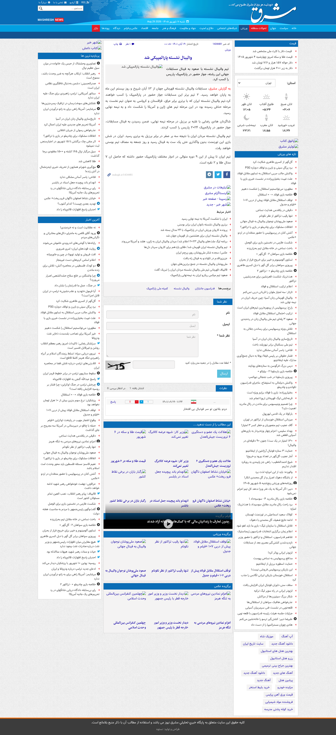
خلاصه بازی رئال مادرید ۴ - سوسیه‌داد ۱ (271, 499)
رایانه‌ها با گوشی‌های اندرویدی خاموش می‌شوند (69, 243)
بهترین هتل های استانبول (277, 651)
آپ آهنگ (287, 636)
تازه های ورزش (287, 154)
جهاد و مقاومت (188, 28)
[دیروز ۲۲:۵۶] (125, 553)
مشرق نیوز (264, 11)
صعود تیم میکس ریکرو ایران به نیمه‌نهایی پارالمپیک (198, 275)
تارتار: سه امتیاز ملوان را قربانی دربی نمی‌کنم (268, 292)
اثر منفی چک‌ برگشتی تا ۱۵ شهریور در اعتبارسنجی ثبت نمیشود (69, 143)
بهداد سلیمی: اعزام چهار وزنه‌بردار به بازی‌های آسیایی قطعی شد (268, 433)
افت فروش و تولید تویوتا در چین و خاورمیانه (71, 254)
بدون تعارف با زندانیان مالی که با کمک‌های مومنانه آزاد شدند (188, 521)
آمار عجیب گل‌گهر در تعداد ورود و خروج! (269, 456)
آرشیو (72, 2)
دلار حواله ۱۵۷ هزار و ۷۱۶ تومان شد (272, 63)
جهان (273, 28)
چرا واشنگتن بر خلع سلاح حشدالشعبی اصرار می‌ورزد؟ (72, 278)
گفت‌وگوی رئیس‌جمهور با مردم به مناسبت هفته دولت (71, 511)
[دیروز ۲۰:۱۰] (210, 443)
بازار (96, 28)
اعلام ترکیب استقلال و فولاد (277, 286)
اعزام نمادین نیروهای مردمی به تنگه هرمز (212, 625)
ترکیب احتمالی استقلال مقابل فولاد (273, 313)
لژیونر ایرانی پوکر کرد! (280, 553)
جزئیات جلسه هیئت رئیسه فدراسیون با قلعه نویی (265, 613)
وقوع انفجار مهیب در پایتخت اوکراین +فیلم (72, 420)
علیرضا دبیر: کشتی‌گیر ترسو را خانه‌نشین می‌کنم (266, 619)
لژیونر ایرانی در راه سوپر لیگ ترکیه (273, 591)
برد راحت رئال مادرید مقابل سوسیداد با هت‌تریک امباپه (266, 506)
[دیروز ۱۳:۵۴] (168, 483)
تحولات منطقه (259, 28)
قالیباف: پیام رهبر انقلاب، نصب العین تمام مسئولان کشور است (73, 496)
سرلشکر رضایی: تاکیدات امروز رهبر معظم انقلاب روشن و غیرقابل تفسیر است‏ (70, 345)
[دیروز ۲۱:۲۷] (168, 523)
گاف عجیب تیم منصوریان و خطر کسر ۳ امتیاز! (267, 425)
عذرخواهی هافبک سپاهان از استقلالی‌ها (270, 602)
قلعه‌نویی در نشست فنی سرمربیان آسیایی (269, 608)
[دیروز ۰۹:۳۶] (125, 483)
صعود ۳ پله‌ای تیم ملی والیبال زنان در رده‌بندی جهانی (268, 321)
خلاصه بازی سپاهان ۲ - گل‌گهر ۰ (274, 254)
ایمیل (226, 324)
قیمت (292, 43)
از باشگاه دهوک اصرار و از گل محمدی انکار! (268, 477)
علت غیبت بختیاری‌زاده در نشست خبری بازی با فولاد (268, 181)
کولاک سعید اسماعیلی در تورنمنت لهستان (269, 514)
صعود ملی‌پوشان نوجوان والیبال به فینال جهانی (266, 221)
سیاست (284, 28)
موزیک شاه (266, 636)
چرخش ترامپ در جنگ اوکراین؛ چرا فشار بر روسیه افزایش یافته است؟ (73, 386)
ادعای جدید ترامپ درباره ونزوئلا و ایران (73, 569)
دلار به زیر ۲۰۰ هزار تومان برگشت (273, 68)
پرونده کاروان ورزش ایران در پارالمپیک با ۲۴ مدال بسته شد (193, 230)
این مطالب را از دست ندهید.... (212, 424)
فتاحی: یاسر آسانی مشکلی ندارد (274, 350)
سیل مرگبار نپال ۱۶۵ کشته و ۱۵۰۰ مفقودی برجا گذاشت (71, 153)
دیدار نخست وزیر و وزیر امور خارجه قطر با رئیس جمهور (171, 625)
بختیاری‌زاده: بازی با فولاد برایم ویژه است (270, 392)
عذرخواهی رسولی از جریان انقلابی (76, 130)
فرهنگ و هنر (169, 28)
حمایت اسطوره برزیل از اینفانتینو (274, 564)
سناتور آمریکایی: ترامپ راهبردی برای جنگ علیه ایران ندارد (71, 95)
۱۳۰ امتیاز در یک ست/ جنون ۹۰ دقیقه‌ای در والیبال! (269, 443)
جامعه (155, 28)
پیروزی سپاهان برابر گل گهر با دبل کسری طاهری (265, 265)
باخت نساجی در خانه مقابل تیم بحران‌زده (270, 248)
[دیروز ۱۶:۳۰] (168, 443)
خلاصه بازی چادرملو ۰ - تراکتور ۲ (275, 271)
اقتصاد (144, 28)
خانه (294, 28)
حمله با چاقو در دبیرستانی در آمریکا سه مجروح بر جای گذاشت (70, 428)
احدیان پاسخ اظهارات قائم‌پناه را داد (76, 209)
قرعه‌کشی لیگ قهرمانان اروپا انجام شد (271, 398)
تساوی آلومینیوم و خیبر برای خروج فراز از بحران (266, 260)
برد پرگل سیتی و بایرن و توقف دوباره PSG (269, 168)
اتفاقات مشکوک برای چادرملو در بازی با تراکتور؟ (266, 227)
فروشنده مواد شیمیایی (279, 702)
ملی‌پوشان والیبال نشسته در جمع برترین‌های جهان (199, 264)
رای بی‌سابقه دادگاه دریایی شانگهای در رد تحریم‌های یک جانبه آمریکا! (74, 190)
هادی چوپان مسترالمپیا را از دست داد (272, 625)
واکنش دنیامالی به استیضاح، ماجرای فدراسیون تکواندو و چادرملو (268, 385)
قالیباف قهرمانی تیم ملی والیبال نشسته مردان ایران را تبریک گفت (190, 270)
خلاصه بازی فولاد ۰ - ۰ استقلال (275, 194)
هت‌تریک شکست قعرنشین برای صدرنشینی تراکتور (269, 278)
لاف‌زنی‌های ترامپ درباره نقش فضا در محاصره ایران (71, 365)
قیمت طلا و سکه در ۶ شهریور (128, 461)
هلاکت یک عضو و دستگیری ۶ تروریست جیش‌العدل (213, 463)
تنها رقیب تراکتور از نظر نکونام (276, 216)
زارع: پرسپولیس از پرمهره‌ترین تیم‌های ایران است (265, 308)
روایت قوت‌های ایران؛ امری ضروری (76, 249)
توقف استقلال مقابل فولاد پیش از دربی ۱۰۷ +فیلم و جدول (269, 202)
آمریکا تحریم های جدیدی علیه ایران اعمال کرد (70, 124)
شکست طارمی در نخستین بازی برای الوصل (269, 242)
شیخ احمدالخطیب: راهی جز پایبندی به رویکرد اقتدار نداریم (268, 464)
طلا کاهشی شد (87, 161)
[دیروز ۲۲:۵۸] (168, 553)
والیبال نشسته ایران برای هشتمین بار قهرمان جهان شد (196, 236)
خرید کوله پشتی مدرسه (278, 709)
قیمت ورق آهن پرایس (279, 694)
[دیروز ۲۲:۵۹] (210, 605)
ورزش (244, 28)
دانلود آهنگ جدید (282, 643)
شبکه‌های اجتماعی (227, 28)
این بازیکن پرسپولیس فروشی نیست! (272, 569)
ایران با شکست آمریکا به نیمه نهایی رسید (204, 219)
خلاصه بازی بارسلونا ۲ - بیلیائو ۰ (275, 371)
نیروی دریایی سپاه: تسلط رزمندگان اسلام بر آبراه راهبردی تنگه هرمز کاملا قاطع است (70, 355)
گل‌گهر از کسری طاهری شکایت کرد (273, 162)
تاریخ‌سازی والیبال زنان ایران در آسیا (273, 339)
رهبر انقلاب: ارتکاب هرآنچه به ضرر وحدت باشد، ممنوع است (70, 75)
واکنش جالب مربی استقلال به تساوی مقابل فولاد (265, 173)
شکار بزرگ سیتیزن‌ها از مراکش (275, 596)
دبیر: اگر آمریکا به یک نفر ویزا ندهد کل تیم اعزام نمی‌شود (266, 491)
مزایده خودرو (285, 687)
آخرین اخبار (92, 219)
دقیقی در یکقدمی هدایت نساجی (274, 210)
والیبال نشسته (181, 288)
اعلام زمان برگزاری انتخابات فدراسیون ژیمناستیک (265, 531)
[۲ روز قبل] (168, 605)
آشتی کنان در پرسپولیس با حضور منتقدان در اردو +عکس (267, 235)
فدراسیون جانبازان (205, 288)
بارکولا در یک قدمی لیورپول (277, 414)
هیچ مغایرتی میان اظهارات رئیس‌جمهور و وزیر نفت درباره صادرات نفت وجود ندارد (72, 544)
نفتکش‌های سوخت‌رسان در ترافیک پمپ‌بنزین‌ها (69, 103)
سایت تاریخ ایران (253, 643)
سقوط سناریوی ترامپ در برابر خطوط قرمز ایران (69, 373)
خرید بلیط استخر (259, 687)
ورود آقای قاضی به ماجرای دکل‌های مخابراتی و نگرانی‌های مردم (71, 235)
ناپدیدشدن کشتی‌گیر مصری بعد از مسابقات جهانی (269, 544)
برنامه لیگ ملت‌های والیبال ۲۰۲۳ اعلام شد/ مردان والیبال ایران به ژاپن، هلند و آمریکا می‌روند (174, 241)
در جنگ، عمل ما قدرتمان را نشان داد (75, 285)
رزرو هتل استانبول (281, 658)
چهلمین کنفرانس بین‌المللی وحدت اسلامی (129, 625)
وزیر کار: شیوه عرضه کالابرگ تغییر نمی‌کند (171, 463)
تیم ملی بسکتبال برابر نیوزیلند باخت (272, 344)
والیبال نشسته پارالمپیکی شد (168, 57)
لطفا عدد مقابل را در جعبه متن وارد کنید (208, 363)
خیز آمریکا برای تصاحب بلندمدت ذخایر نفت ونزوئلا (73, 336)
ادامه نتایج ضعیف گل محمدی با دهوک (271, 520)
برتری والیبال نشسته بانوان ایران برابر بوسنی (202, 224)
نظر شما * (223, 335)
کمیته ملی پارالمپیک (157, 288)
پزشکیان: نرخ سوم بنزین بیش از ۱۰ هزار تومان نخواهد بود (71, 402)
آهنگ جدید (264, 680)
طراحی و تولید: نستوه (168, 729)
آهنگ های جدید (283, 673)
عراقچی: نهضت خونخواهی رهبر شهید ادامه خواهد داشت (73, 486)
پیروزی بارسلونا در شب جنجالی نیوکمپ (270, 377)
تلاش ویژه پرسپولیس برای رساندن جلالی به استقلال (269, 331)
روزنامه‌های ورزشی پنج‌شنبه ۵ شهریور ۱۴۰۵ (268, 483)
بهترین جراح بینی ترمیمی (277, 665)
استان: (291, 83)
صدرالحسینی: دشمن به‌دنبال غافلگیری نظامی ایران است (72, 85)
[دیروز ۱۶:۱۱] (125, 443)
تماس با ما (58, 2)
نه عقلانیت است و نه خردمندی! (78, 227)
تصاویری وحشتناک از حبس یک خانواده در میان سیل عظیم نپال (71, 65)
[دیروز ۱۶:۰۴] (210, 483)
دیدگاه (116, 28)
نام (228, 313)
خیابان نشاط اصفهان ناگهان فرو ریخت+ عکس (70, 198)
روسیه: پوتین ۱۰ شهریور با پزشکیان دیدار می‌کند (69, 563)
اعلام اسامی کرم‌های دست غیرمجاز (76, 260)
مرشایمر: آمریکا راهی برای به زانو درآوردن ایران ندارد (71, 111)
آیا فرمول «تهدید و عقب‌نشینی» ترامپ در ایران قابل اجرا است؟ (71, 293)
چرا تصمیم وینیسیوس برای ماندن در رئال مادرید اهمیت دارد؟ (267, 406)
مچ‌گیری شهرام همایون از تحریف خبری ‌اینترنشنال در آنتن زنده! (69, 169)
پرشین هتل (286, 680)
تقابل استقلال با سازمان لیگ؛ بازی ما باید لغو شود (265, 526)
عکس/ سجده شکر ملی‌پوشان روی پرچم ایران (201, 252)
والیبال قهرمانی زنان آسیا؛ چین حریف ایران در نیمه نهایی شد (268, 300)
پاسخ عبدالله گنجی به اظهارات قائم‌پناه (74, 379)
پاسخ (113, 402)
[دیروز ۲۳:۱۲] (210, 553)
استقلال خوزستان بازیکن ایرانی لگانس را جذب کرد (268, 577)
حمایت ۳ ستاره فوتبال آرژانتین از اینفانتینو (269, 451)
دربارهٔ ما (43, 2)
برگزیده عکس (222, 586)
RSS (83, 2)
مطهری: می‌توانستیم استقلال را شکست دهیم (267, 189)
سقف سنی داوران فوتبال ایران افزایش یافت (268, 585)
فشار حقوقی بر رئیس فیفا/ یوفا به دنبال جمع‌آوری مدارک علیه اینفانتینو (266, 358)
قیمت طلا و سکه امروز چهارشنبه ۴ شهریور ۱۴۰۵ (265, 57)
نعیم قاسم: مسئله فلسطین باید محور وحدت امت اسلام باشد (70, 466)
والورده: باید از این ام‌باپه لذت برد (274, 472)
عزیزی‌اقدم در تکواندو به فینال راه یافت (205, 258)
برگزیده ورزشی (222, 534)
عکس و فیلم (130, 28)
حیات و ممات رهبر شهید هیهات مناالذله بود (71, 552)
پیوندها (105, 28)
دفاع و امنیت (206, 28)
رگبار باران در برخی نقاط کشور (127, 500)
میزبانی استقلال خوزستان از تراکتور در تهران (268, 419)
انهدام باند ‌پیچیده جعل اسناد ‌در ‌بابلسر (74, 182)
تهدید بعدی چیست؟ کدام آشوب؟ (77, 204)
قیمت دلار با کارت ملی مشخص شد (273, 51)
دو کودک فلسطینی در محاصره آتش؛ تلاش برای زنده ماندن (71, 267)
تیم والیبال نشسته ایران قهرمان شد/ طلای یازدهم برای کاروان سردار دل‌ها (185, 247)
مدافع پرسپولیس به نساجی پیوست (273, 558)
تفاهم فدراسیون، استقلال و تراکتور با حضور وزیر (265, 537)
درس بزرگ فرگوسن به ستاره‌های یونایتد (270, 366)
